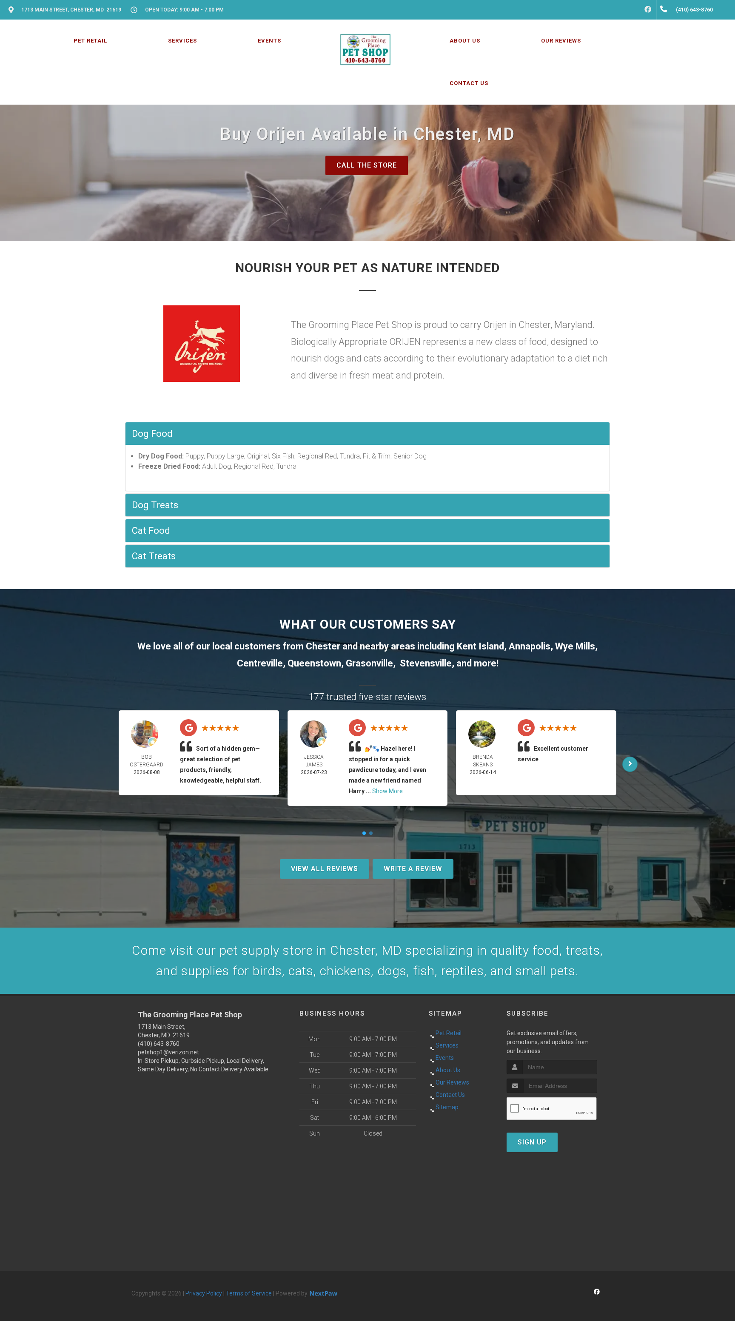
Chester (323, 646)
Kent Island (480, 646)
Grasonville (369, 663)
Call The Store (366, 165)
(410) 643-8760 (158, 1043)
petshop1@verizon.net (168, 1052)
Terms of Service (249, 1293)
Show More (387, 791)
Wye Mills (575, 646)
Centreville (260, 663)
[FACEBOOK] (647, 10)
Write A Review (413, 869)
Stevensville (426, 663)
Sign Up (532, 1142)
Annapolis (529, 646)
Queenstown (314, 663)
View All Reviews (324, 869)
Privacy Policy (203, 1293)
